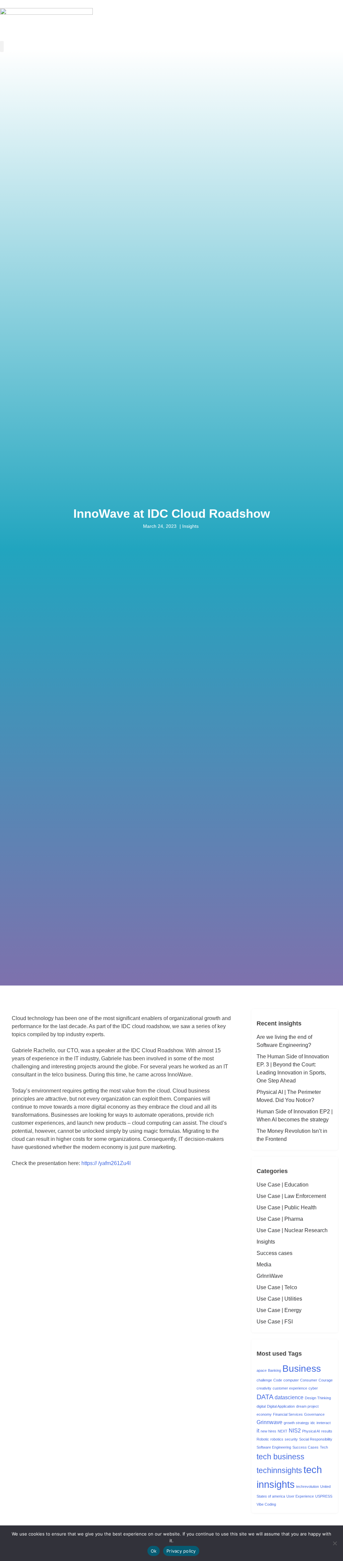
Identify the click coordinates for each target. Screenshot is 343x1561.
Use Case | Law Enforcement (291, 1196)
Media (264, 1264)
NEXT (282, 1431)
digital (261, 1406)
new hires (268, 1431)
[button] (2, 46)
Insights (266, 1242)
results (326, 1431)
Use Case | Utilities (279, 1299)
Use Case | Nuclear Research (292, 1230)
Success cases (274, 1253)
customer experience (290, 1388)
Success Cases (305, 1447)
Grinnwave (269, 1422)
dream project (307, 1406)
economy (264, 1414)
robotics (276, 1439)
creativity (264, 1388)
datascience (289, 1397)
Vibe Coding (266, 1504)
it (258, 1430)
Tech (324, 1447)
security (291, 1439)
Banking (274, 1370)
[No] (334, 1543)
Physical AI (311, 1431)
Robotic (263, 1439)
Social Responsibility (315, 1439)
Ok (154, 1551)
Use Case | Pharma (280, 1219)
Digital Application (281, 1406)
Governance (314, 1414)
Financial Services (288, 1414)
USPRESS (323, 1496)
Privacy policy (181, 1551)
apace (262, 1370)
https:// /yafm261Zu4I (106, 1163)
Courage (326, 1380)
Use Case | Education (282, 1185)
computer (291, 1380)
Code (277, 1380)
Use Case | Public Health (287, 1207)
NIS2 (295, 1430)
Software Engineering (274, 1447)
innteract (324, 1423)
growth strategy (296, 1423)
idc (313, 1423)
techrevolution (307, 1486)
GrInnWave (270, 1276)
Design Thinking (318, 1398)
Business (301, 1368)
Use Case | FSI (275, 1321)
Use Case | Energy (279, 1310)
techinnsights (279, 1470)
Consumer (308, 1380)
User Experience (300, 1496)
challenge (264, 1380)
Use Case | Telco (277, 1287)
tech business (280, 1456)
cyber (313, 1388)
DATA (265, 1397)
